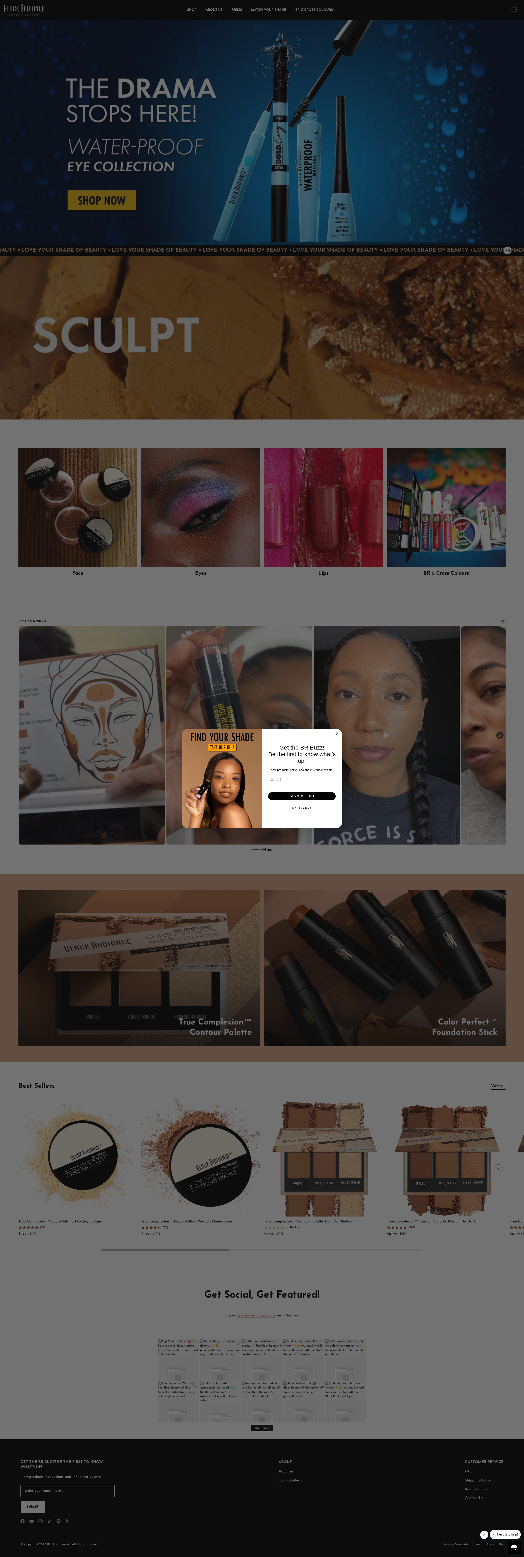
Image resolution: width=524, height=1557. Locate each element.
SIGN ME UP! (302, 796)
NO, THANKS (302, 808)
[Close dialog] (337, 733)
